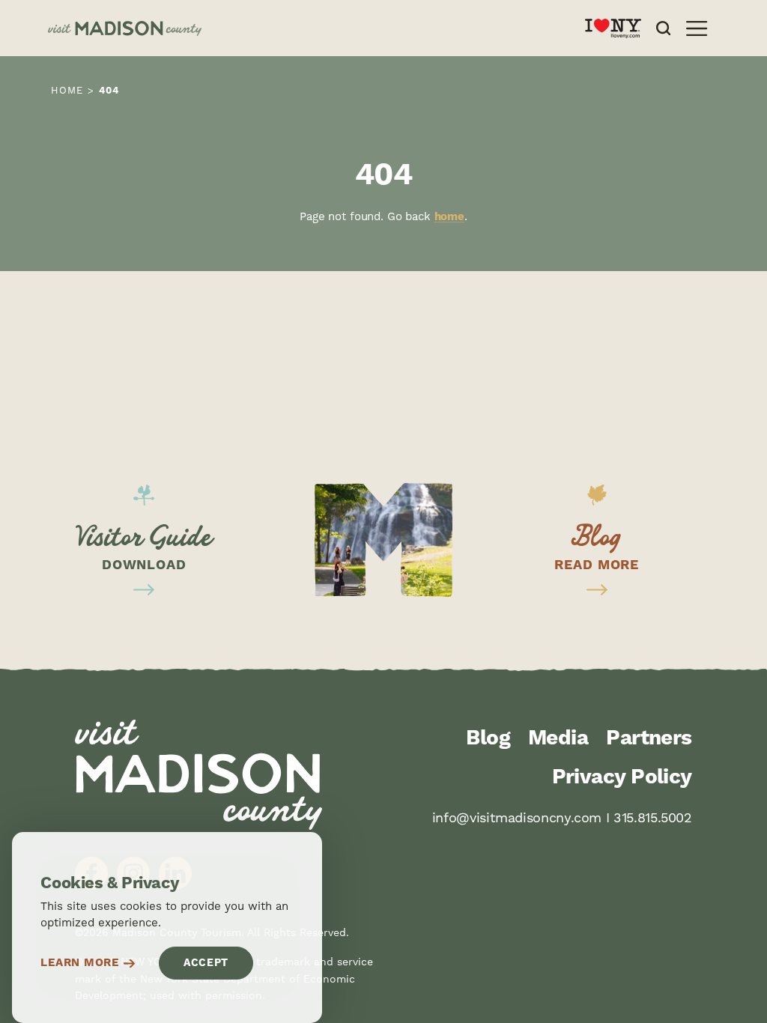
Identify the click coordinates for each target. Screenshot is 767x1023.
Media (558, 738)
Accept (206, 963)
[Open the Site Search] (663, 28)
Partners (649, 738)
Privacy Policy (622, 777)
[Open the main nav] (696, 28)
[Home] (304, 28)
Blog (488, 738)
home (449, 217)
